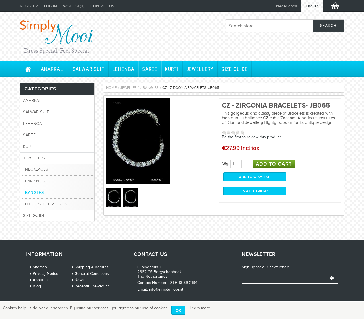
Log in (50, 6)
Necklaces (36, 169)
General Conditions (92, 273)
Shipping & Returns (92, 267)
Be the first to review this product (251, 137)
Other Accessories (46, 204)
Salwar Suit (89, 69)
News (79, 280)
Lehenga (123, 69)
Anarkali (53, 69)
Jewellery (200, 69)
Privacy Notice (45, 273)
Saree (149, 69)
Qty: (225, 163)
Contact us (102, 6)
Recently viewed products (98, 286)
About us (41, 280)
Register (29, 6)
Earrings (35, 181)
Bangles (34, 192)
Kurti (172, 69)
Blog (37, 286)
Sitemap (40, 267)
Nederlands (286, 6)
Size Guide (234, 69)
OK (178, 310)
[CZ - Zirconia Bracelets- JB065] (138, 182)
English (312, 6)
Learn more (200, 308)
